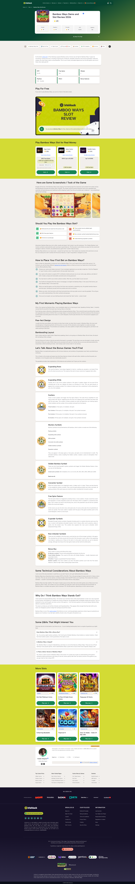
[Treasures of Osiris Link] (89, 683)
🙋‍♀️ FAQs (103, 46)
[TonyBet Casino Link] (83, 150)
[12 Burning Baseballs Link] (46, 718)
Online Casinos (46, 3)
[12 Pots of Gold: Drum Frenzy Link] (67, 683)
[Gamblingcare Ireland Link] (41, 857)
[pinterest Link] (41, 818)
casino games (53, 611)
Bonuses (54, 3)
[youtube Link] (38, 818)
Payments (65, 3)
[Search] (111, 3)
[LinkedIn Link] (31, 818)
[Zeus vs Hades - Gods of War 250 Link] (89, 718)
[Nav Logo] (28, 3)
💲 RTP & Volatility (85, 46)
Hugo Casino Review (45, 155)
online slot (44, 56)
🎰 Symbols (75, 46)
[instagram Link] (28, 818)
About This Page (78, 36)
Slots (29, 7)
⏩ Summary (95, 46)
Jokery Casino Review (68, 155)
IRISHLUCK (47, 165)
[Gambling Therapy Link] (31, 857)
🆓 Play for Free (44, 46)
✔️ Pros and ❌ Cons (65, 46)
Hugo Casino (47, 149)
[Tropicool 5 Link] (67, 718)
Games (59, 3)
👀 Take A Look (54, 46)
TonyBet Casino (91, 149)
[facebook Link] (25, 818)
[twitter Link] (34, 818)
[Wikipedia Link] (72, 865)
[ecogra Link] (72, 857)
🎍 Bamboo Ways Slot (33, 46)
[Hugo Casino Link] (40, 150)
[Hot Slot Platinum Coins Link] (46, 683)
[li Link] (42, 764)
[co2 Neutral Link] (92, 857)
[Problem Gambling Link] (51, 857)
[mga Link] (62, 857)
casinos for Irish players (60, 265)
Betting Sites (73, 3)
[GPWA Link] (62, 865)
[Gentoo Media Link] (82, 857)
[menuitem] (47, 3)
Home (24, 7)
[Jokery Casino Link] (61, 150)
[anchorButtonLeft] (25, 46)
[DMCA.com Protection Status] (67, 869)
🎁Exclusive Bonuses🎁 (90, 3)
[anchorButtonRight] (110, 46)
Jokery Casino (69, 149)
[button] (108, 3)
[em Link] (44, 764)
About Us (80, 3)
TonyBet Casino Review (89, 155)
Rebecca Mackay (93, 762)
